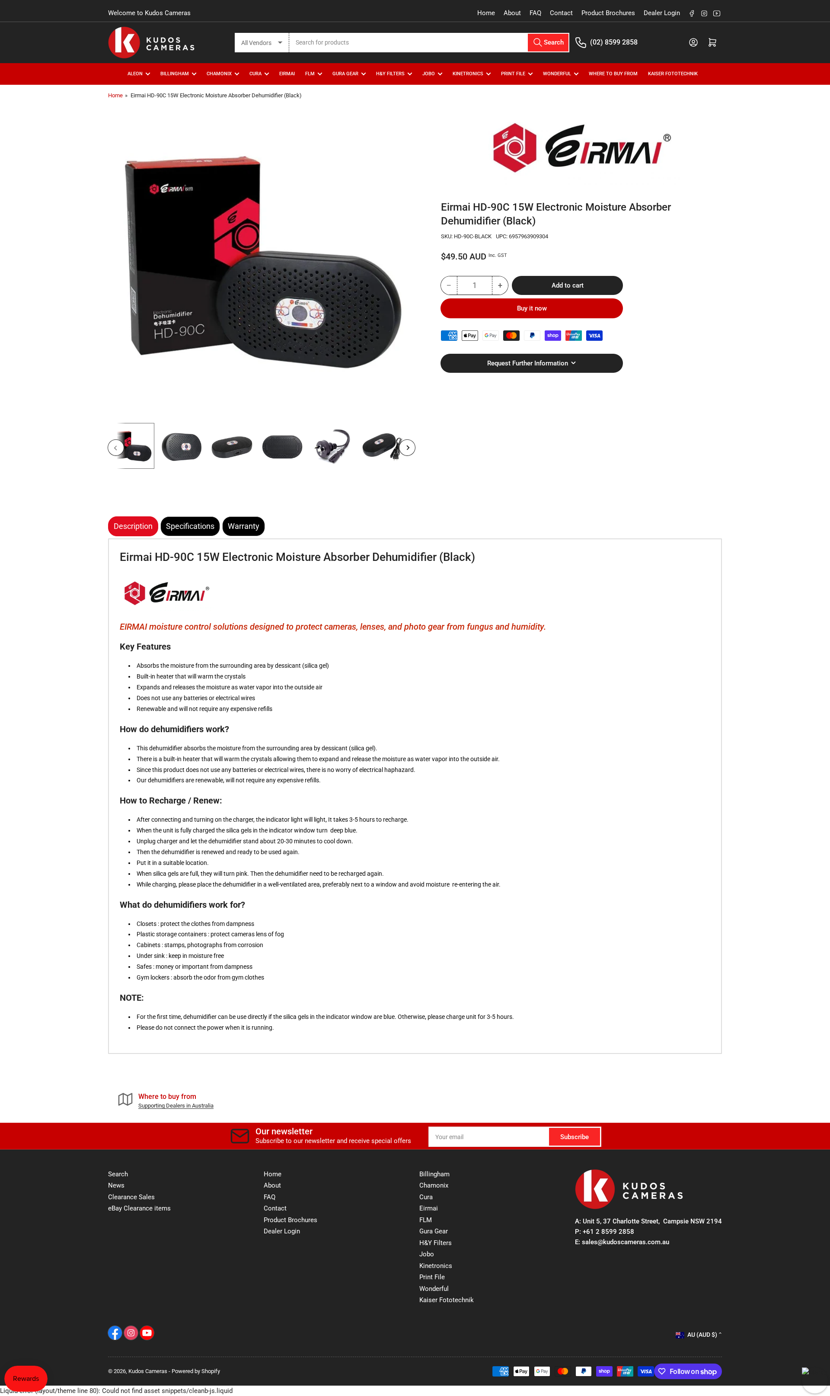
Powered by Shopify (196, 1371)
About (512, 13)
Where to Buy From (613, 74)
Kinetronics (468, 74)
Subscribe (574, 1137)
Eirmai (428, 1208)
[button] (167, 592)
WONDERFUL (557, 74)
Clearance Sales (131, 1197)
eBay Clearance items (139, 1208)
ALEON (135, 74)
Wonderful (434, 1289)
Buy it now (532, 308)
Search (118, 1174)
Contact (561, 13)
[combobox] (429, 42)
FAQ (535, 13)
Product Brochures (608, 13)
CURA (255, 74)
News (116, 1185)
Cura (426, 1197)
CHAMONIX (219, 74)
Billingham (174, 74)
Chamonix (433, 1185)
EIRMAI (287, 74)
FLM (310, 74)
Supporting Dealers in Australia (176, 1105)
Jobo (426, 1254)
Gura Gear (345, 74)
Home (486, 13)
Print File (513, 74)
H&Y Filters (390, 74)
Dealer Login (662, 13)
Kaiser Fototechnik (673, 74)
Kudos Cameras (147, 1371)
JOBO (428, 74)
